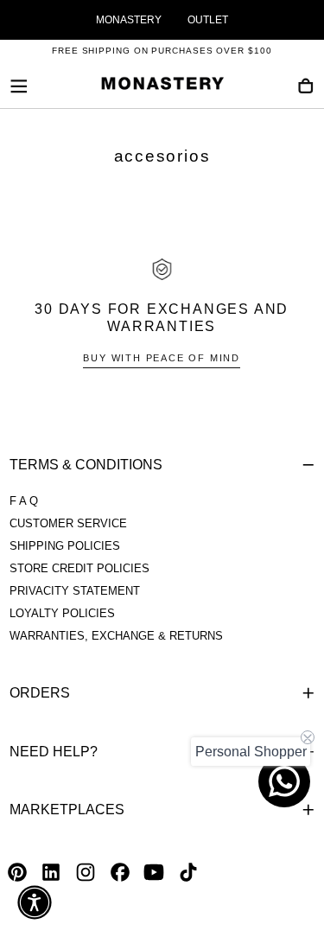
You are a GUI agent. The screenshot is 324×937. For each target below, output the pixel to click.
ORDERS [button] (40, 692)
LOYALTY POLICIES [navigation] (62, 614)
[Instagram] (85, 872)
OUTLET (207, 20)
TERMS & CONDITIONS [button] (86, 464)
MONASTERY (129, 20)
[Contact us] (284, 781)
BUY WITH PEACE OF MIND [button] (161, 358)
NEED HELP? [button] (54, 751)
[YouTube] (153, 872)
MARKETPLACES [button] (67, 809)
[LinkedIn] (51, 872)
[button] (19, 86)
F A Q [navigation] (24, 501)
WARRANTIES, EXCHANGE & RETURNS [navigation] (116, 636)
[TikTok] (188, 872)
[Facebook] (120, 872)
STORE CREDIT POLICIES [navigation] (79, 569)
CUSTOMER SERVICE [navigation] (68, 524)
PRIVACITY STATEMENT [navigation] (75, 591)
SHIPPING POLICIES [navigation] (65, 546)
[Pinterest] (17, 872)
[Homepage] (162, 86)
